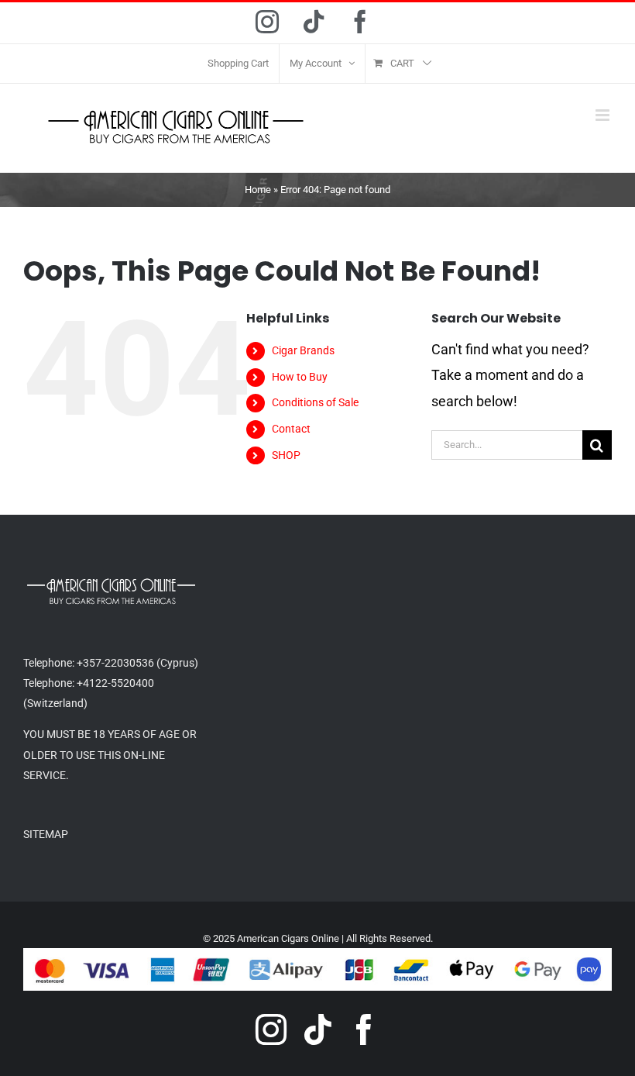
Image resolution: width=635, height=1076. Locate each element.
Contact (291, 428)
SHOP (286, 455)
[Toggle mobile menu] (604, 115)
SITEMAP (45, 834)
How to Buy (300, 377)
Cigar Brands (303, 350)
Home (258, 189)
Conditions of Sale (315, 402)
